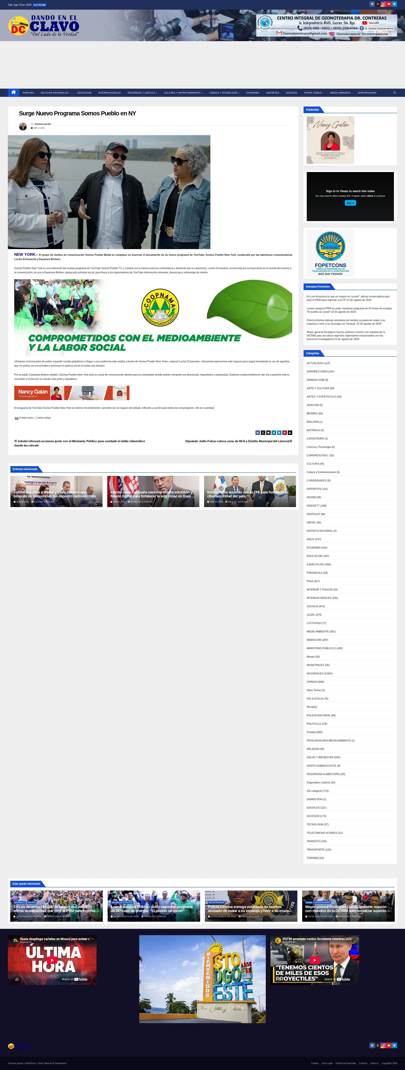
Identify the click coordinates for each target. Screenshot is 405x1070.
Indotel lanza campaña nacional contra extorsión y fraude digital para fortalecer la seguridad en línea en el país (153, 496)
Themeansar (60, 1063)
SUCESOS (313, 816)
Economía (252, 92)
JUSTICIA (312, 606)
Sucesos (291, 92)
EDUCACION (84, 92)
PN (308, 707)
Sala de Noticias (44, 502)
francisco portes (43, 124)
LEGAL (311, 614)
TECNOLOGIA (315, 824)
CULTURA (313, 463)
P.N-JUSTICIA (315, 698)
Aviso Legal (327, 1063)
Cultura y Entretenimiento (182, 92)
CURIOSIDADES (317, 480)
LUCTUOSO (314, 623)
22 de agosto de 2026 (29, 916)
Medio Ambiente (340, 92)
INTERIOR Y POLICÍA (319, 589)
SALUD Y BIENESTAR (320, 757)
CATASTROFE (315, 438)
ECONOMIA (314, 547)
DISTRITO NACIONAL (320, 531)
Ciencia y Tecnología (224, 92)
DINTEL (311, 522)
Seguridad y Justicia (142, 92)
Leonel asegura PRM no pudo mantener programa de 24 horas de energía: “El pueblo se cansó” (152, 909)
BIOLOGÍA (313, 421)
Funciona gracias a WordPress (22, 1063)
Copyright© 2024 (389, 1063)
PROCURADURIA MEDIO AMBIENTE (329, 740)
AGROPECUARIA (317, 371)
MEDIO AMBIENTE (318, 631)
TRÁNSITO (313, 841)
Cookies (315, 1063)
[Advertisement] (202, 65)
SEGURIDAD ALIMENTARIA (323, 774)
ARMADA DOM (315, 380)
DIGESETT (313, 505)
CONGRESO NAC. (318, 455)
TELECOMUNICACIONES (322, 833)
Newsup (47, 1063)
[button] (394, 92)
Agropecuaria (367, 92)
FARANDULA (315, 572)
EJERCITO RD (315, 564)
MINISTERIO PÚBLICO (320, 648)
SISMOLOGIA (315, 799)
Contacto (363, 1063)
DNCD (311, 539)
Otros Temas (313, 92)
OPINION (312, 682)
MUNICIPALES (315, 665)
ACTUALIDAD (315, 363)
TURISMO (313, 858)
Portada (28, 92)
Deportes (272, 92)
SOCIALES (313, 807)
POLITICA (312, 723)
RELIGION (313, 749)
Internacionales (109, 92)
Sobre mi (374, 1063)
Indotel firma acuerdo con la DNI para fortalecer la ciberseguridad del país (247, 494)
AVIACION (313, 405)
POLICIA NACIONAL (319, 715)
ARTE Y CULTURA (318, 388)
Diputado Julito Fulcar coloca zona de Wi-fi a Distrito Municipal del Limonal (237, 441)
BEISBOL (312, 413)
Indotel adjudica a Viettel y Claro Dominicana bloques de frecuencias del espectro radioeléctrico (55, 494)
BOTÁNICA (313, 430)
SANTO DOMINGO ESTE (321, 765)
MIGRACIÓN (314, 640)
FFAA (310, 581)
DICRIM (311, 497)
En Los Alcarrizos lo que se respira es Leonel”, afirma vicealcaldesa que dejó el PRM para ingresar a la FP (56, 911)
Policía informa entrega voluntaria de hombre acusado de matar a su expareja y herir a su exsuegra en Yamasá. (251, 911)
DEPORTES (314, 489)
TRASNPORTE (316, 849)
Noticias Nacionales (55, 92)
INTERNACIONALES (319, 598)
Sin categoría (314, 791)
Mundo (311, 656)
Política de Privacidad (346, 1063)
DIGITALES (313, 514)
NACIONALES (315, 673)
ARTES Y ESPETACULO (321, 396)
